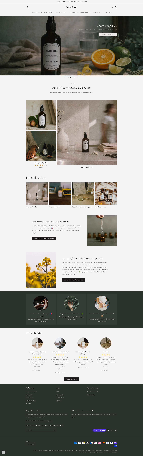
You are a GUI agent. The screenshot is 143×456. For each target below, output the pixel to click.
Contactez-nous (60, 397)
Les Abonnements (100, 207)
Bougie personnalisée (31, 392)
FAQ (58, 392)
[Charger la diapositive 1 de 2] (68, 77)
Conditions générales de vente (110, 450)
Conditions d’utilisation (97, 450)
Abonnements (29, 395)
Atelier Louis (40, 450)
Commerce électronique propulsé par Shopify (53, 450)
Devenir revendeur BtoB (93, 392)
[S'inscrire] (54, 430)
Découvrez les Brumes (108, 34)
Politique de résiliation (112, 452)
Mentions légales (83, 452)
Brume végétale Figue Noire (41, 163)
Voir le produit (59, 373)
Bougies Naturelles (55, 207)
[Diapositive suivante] (75, 77)
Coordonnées (103, 452)
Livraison (59, 400)
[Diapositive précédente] (64, 77)
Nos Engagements (30, 400)
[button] (28, 7)
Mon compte (60, 395)
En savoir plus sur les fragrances (44, 238)
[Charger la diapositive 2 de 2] (70, 77)
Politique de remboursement (71, 450)
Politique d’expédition (93, 452)
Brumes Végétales (85, 167)
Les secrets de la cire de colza (73, 280)
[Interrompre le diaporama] (79, 77)
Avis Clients (29, 403)
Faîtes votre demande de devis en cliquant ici (39, 421)
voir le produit (36, 370)
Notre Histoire (30, 397)
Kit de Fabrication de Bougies (81, 207)
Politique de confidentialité (85, 450)
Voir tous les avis (71, 379)
